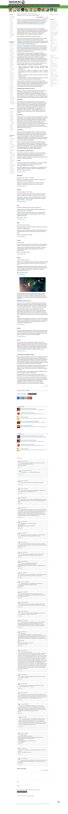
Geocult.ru (18, 13)
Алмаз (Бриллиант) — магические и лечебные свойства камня (53, 50)
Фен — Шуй (35, 5)
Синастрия (11, 35)
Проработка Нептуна (22, 336)
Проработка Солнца (21, 171)
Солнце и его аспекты (24, 448)
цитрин (29, 169)
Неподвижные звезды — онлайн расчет (12, 49)
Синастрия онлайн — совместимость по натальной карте (12, 68)
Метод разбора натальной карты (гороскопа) (28, 408)
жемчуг (25, 217)
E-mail (18, 785)
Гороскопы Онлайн (19, 5)
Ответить (20, 466)
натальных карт (36, 22)
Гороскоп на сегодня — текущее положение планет (12, 80)
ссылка (29, 472)
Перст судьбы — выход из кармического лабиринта (30, 421)
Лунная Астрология (28, 5)
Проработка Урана (21, 324)
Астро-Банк (12, 173)
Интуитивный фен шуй (53, 74)
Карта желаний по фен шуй (54, 76)
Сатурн (27, 365)
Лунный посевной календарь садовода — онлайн (12, 128)
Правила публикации (44, 770)
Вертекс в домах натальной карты (27, 425)
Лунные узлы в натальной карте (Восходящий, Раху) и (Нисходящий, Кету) (54, 33)
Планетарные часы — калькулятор (12, 85)
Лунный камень (52, 42)
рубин (23, 169)
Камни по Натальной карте (54, 23)
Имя (18, 781)
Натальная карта (12, 5)
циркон (26, 272)
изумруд (37, 184)
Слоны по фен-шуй (53, 69)
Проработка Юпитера (22, 201)
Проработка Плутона (22, 350)
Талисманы (40, 5)
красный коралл (25, 234)
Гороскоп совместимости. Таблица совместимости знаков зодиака (32, 435)
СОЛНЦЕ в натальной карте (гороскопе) (28, 412)
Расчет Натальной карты (32, 13)
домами (43, 23)
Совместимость (46, 5)
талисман (27, 362)
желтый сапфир (29, 199)
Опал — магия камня (53, 47)
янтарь (26, 169)
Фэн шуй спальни (53, 70)
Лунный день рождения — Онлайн (12, 90)
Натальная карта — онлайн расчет (12, 45)
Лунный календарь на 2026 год (12, 119)
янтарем (46, 362)
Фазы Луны (52, 37)
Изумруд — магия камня (54, 46)
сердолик (30, 234)
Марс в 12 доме (30, 47)
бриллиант (22, 272)
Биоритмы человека (53, 39)
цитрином (20, 363)
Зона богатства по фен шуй (54, 75)
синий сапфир (23, 252)
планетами (38, 23)
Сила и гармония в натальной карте (12, 147)
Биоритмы (11, 30)
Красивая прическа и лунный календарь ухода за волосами (54, 80)
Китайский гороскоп (53, 63)
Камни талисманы (53, 28)
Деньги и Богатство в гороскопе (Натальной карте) (53, 83)
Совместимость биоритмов (54, 57)
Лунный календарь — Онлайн (12, 111)
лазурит (28, 252)
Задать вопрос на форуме (21, 795)
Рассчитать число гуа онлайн (11, 94)
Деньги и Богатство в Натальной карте (12, 144)
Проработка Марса (21, 236)
